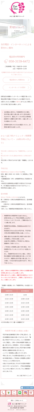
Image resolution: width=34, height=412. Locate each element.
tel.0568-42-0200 (17, 408)
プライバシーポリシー (21, 409)
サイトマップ (11, 409)
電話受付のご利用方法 (17, 80)
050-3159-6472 (19, 61)
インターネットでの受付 (17, 87)
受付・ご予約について (17, 400)
